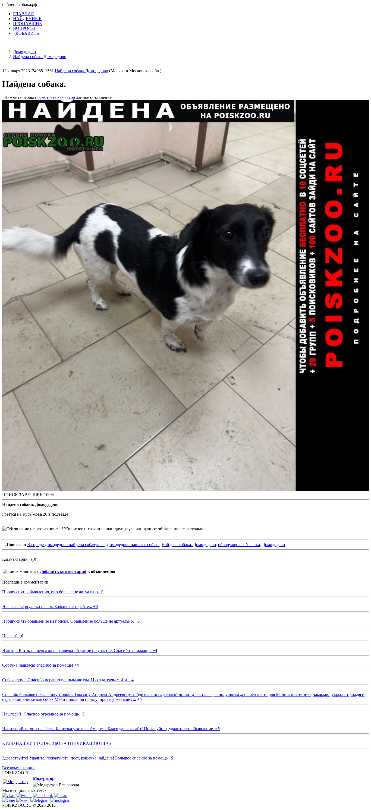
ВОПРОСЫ (24, 28)
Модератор (44, 778)
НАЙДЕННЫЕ (27, 18)
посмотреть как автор (55, 97)
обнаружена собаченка (239, 544)
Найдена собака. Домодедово (189, 544)
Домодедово (273, 544)
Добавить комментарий (63, 571)
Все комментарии (18, 767)
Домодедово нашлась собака (133, 544)
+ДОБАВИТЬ (26, 33)
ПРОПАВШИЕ (27, 23)
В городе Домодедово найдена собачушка (66, 544)
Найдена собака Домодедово (81, 70)
